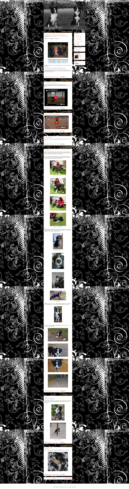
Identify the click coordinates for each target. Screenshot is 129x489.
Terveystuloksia (48, 137)
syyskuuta (78, 36)
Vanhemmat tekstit (68, 478)
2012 (77, 44)
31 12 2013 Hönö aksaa (50, 83)
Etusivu (54, 478)
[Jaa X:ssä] (62, 76)
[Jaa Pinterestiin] (64, 76)
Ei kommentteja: (56, 76)
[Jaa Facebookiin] (63, 76)
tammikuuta (79, 41)
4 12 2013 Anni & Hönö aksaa (51, 114)
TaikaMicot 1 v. (48, 448)
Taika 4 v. (46, 397)
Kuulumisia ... (47, 150)
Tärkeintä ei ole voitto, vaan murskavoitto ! (54, 34)
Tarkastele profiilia (80, 57)
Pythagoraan (78, 49)
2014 (77, 35)
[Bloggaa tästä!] (61, 76)
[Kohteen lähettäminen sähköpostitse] (60, 76)
